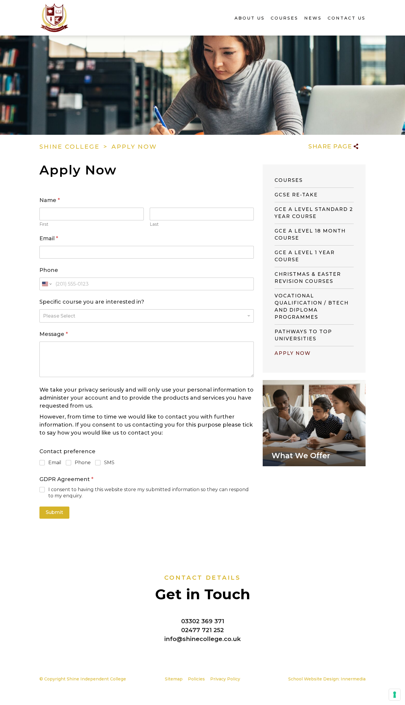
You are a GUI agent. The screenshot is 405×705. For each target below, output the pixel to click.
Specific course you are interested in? (91, 302)
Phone (48, 270)
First (43, 224)
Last (154, 224)
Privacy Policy (225, 679)
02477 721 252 (202, 630)
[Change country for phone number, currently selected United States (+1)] (46, 284)
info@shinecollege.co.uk (202, 638)
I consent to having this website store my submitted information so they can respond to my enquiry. (148, 493)
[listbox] (146, 316)
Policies (196, 679)
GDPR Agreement (66, 479)
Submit (54, 512)
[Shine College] (54, 16)
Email (48, 238)
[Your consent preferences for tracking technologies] (394, 694)
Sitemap (174, 679)
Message (53, 334)
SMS (109, 462)
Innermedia (353, 679)
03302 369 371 (202, 621)
